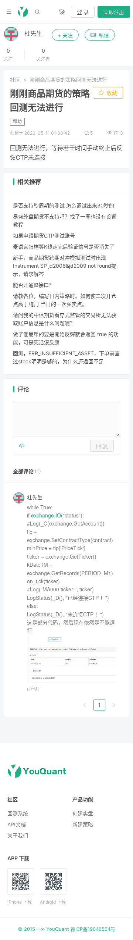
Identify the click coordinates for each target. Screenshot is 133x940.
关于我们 (17, 835)
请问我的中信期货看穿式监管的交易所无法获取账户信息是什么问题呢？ (64, 319)
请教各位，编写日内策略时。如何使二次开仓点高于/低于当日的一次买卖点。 (64, 300)
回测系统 (17, 813)
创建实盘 (82, 813)
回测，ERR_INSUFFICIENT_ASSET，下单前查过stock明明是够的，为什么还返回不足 (66, 357)
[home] (23, 12)
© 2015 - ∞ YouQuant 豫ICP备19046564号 (66, 929)
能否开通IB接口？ (33, 285)
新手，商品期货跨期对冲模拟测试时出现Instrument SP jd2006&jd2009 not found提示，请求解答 (64, 265)
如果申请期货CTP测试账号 (44, 235)
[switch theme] (62, 12)
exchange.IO (46, 515)
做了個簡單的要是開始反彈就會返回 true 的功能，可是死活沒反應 (66, 338)
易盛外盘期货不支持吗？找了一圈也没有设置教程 (64, 220)
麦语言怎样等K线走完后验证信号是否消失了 (64, 246)
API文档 (16, 824)
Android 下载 (53, 902)
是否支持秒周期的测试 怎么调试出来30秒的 (63, 205)
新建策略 (82, 824)
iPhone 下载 (19, 902)
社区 (15, 79)
